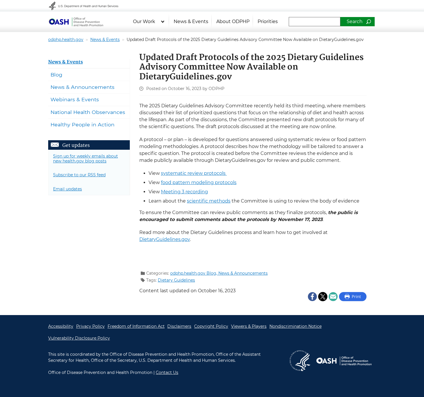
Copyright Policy (211, 326)
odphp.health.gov (65, 39)
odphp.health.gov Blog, (194, 273)
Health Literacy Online (76, 21)
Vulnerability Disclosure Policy (79, 338)
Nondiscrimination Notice (295, 326)
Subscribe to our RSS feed (79, 174)
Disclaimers (179, 326)
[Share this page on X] (322, 296)
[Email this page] (333, 296)
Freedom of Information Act (136, 326)
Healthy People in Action (82, 124)
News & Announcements (243, 273)
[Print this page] (353, 296)
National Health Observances (87, 112)
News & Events (191, 21)
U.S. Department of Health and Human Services (87, 6)
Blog (56, 75)
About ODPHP (232, 21)
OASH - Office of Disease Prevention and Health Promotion (344, 360)
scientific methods (208, 201)
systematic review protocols (194, 173)
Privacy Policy (90, 326)
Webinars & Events (74, 99)
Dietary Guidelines (176, 280)
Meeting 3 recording (184, 191)
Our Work (144, 21)
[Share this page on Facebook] (312, 296)
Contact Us (167, 372)
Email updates (67, 189)
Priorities (268, 21)
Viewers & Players (249, 326)
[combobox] (314, 21)
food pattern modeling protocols (199, 182)
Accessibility (60, 326)
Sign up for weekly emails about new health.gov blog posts (85, 158)
